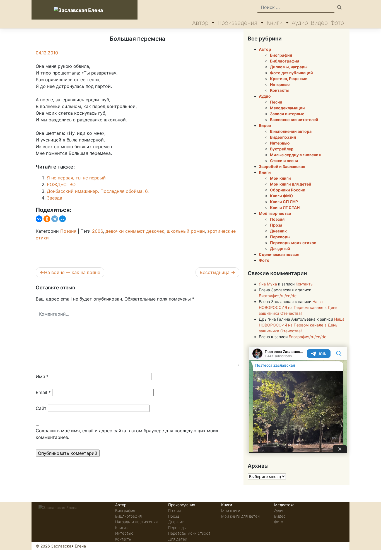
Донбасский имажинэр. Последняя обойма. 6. (98, 191)
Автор (201, 22)
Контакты (279, 90)
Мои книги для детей (290, 184)
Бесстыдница (215, 272)
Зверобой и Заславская (282, 166)
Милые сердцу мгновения (295, 154)
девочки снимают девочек (134, 231)
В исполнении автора (291, 131)
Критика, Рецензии (289, 78)
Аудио (300, 22)
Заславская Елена (68, 546)
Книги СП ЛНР (284, 201)
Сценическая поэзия (279, 254)
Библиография (284, 61)
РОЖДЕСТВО (61, 184)
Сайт (41, 408)
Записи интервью (287, 113)
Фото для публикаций (291, 72)
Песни (276, 102)
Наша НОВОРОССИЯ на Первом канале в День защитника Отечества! (298, 307)
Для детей (280, 248)
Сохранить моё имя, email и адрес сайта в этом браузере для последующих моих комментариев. (127, 434)
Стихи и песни (284, 160)
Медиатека (284, 505)
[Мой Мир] (62, 218)
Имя (42, 376)
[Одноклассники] (47, 218)
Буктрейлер (281, 148)
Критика (122, 527)
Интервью (280, 84)
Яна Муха (268, 284)
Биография (281, 55)
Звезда (54, 198)
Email (43, 392)
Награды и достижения (136, 522)
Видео (319, 22)
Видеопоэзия (283, 137)
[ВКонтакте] (39, 218)
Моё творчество (275, 213)
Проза (276, 225)
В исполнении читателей (294, 119)
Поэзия (68, 231)
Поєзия (174, 510)
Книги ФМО (281, 195)
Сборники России (287, 190)
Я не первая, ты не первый (76, 178)
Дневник (278, 231)
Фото (337, 22)
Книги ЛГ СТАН (285, 207)
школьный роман (186, 231)
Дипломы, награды (288, 66)
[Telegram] (54, 218)
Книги (275, 22)
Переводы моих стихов (293, 242)
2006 (97, 231)
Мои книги (280, 178)
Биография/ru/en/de (277, 295)
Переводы (280, 236)
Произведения (238, 22)
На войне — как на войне (72, 272)
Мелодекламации (287, 107)
